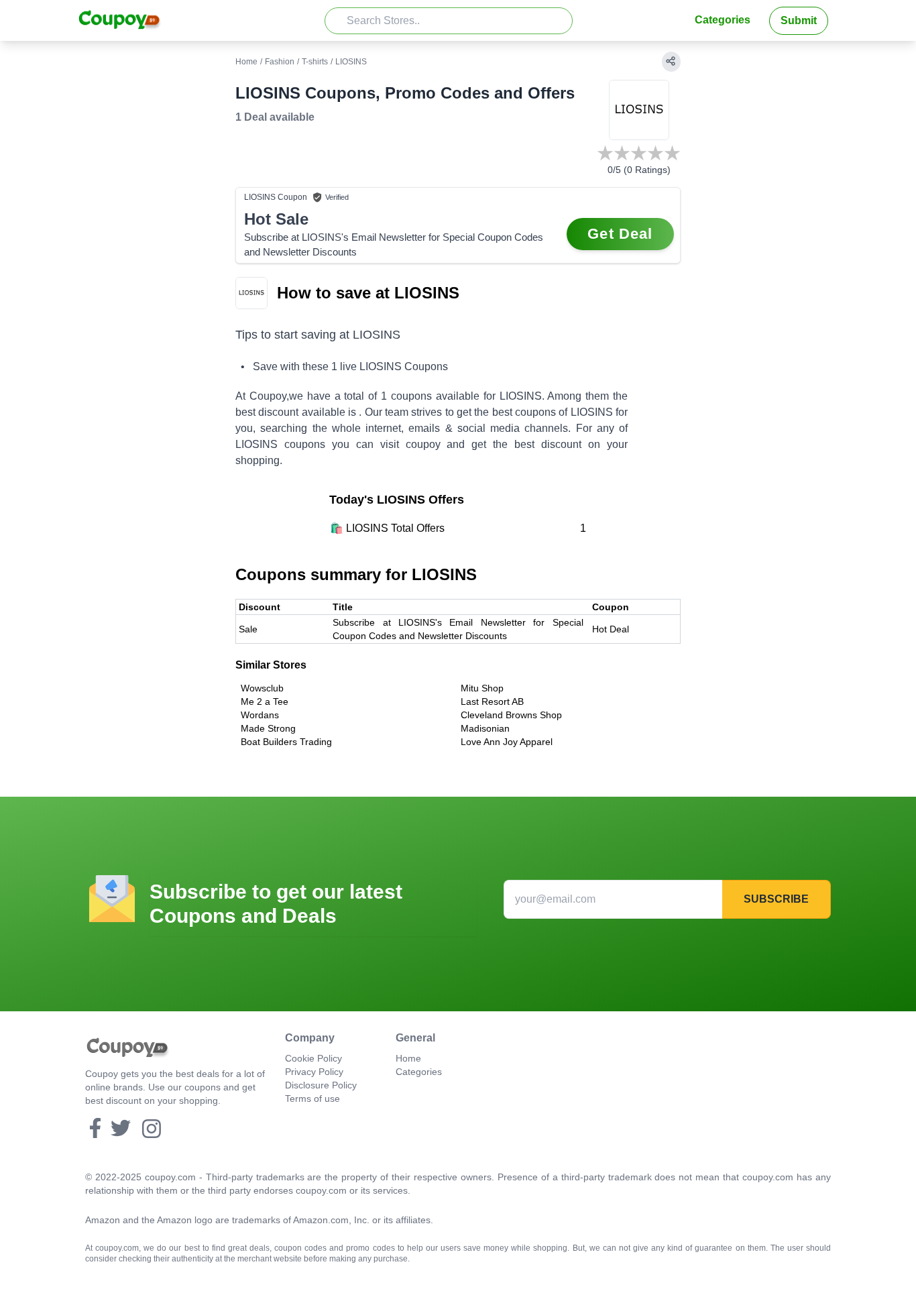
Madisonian (485, 728)
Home (246, 61)
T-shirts (315, 61)
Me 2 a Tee (264, 701)
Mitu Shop (482, 688)
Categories (722, 19)
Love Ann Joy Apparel (507, 741)
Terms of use (312, 1098)
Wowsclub (262, 688)
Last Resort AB (492, 701)
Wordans (260, 715)
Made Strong (268, 728)
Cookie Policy (313, 1058)
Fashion (279, 61)
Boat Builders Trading (286, 741)
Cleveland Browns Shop (511, 715)
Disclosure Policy (321, 1085)
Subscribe (776, 899)
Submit (799, 20)
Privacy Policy (314, 1071)
